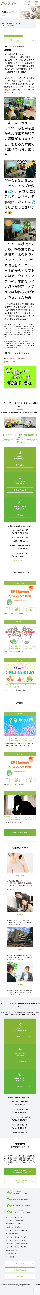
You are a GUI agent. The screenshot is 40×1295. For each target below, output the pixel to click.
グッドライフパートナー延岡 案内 (16, 1237)
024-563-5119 (21, 548)
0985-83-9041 (21, 540)
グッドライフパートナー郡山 (18, 40)
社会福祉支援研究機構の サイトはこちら (20, 1181)
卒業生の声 (20, 714)
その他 (20, 793)
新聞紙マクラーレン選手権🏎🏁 (13, 652)
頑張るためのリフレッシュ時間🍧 (14, 613)
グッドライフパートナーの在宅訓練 (17, 1230)
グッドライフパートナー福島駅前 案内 (17, 1243)
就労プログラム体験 (20, 490)
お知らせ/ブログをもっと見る (20, 832)
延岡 (25, 2)
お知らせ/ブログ (13, 23)
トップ (3, 23)
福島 (25, 4)
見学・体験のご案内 (12, 1250)
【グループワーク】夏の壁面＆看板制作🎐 (16, 690)
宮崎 (29, 2)
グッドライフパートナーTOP (15, 1217)
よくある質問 (11, 1257)
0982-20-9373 (21, 533)
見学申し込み (20, 465)
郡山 (29, 4)
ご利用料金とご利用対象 (14, 1227)
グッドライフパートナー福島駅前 (9, 41)
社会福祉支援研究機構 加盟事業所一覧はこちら (20, 1171)
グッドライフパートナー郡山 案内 (16, 1247)
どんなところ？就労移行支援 (15, 1220)
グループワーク (14, 36)
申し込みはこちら (12, 889)
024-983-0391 (21, 556)
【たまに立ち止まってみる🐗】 (13, 823)
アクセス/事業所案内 (13, 1234)
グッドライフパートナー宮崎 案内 (16, 1240)
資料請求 (20, 515)
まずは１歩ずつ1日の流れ (14, 1224)
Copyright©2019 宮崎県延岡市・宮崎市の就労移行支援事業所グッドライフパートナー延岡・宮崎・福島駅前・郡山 (20, 1285)
